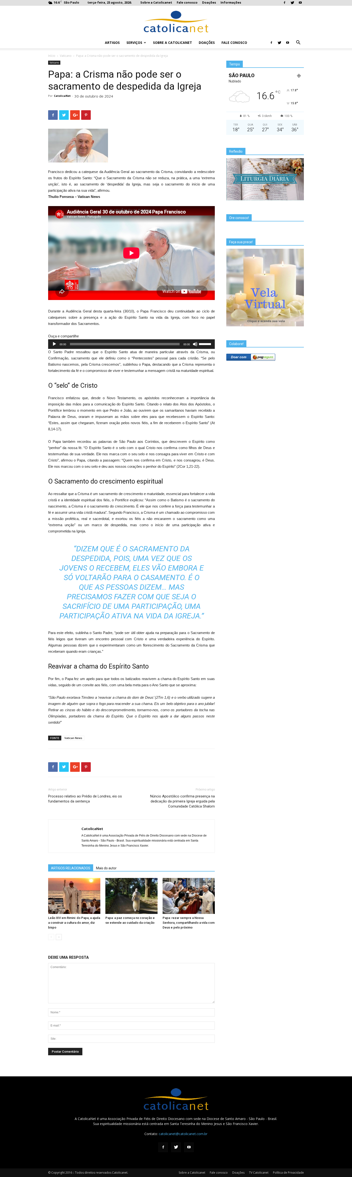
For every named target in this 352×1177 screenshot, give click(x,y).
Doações (209, 2)
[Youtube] (300, 3)
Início (51, 56)
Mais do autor (106, 868)
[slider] (205, 343)
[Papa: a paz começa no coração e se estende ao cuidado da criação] (131, 896)
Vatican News (73, 738)
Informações (231, 2)
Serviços (134, 42)
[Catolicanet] (176, 21)
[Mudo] (195, 344)
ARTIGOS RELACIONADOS (70, 868)
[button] (298, 43)
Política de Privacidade (288, 1173)
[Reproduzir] (54, 344)
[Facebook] (284, 3)
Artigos (112, 42)
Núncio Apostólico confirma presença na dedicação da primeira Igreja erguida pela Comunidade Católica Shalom (182, 801)
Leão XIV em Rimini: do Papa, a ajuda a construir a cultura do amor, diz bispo (74, 922)
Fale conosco (187, 2)
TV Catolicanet (258, 1173)
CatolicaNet (62, 96)
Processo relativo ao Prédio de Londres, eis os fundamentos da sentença (85, 798)
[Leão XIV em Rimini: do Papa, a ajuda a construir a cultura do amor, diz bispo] (74, 896)
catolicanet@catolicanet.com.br (183, 1133)
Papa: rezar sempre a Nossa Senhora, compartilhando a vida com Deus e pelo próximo (189, 922)
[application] (131, 344)
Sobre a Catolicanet (156, 2)
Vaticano (66, 56)
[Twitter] (292, 3)
